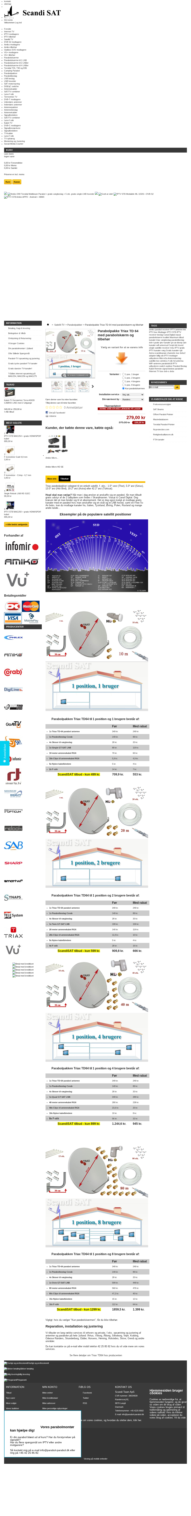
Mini (161, 358)
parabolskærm (155, 337)
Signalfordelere (11, 115)
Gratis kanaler (172, 350)
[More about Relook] (23, 828)
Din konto (8, 20)
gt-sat (173, 342)
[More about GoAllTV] (23, 724)
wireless (164, 361)
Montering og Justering (14, 141)
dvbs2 (182, 353)
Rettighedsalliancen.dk (163, 434)
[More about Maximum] (23, 794)
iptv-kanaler (165, 342)
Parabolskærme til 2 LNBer (16, 63)
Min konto (49, 1386)
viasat (178, 335)
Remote (158, 369)
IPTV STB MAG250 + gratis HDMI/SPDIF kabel (22, 514)
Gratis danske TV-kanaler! (20, 368)
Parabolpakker (10, 73)
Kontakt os (11, 1413)
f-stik (170, 361)
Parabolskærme (11, 58)
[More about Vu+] (23, 950)
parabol (158, 329)
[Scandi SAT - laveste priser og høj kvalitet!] (33, 12)
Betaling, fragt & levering (19, 328)
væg (163, 350)
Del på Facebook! (57, 413)
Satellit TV (8, 39)
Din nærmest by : (111, 399)
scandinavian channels (164, 353)
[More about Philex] (23, 638)
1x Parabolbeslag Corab (61, 737)
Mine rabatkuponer (50, 1413)
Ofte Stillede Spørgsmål (18, 353)
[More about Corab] (23, 672)
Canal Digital (169, 335)
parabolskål (167, 363)
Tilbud (10, 384)
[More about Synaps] (23, 898)
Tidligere (47, 386)
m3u (165, 358)
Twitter (86, 1398)
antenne (179, 329)
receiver (166, 329)
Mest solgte (14, 423)
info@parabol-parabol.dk (133, 1414)
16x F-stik (54, 1304)
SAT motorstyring (12, 84)
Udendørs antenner (13, 102)
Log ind (18, 22)
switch (162, 366)
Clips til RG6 (66, 758)
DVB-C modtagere (12, 125)
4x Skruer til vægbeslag (60, 742)
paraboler (179, 369)
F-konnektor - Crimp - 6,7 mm (17, 476)
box (161, 371)
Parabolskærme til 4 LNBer (16, 65)
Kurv (9, 150)
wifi (157, 345)
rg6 (180, 350)
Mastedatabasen (160, 419)
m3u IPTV (174, 348)
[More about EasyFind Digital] (23, 707)
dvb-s (166, 371)
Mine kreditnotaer (50, 1398)
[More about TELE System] (23, 915)
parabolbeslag (177, 340)
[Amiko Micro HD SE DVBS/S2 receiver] (57, 455)
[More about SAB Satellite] (23, 846)
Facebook (87, 1393)
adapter (152, 356)
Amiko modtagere (12, 44)
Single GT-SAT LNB (61, 748)
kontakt (7, 1)
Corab (171, 345)
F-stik (55, 769)
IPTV (172, 329)
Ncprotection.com (161, 429)
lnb (184, 329)
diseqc (180, 342)
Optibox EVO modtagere (15, 50)
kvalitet (166, 337)
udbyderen (154, 358)
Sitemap (9, 1419)
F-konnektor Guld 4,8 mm (15, 458)
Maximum (174, 337)
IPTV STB (171, 332)
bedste (171, 369)
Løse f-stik (9, 94)
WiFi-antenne (155, 363)
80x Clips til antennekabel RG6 (64, 1293)
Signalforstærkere (12, 128)
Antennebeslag (11, 110)
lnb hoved (179, 345)
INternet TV (154, 371)
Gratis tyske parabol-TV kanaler (22, 363)
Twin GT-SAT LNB (61, 924)
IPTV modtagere (11, 34)
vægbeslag (166, 340)
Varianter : (115, 374)
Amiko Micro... (52, 458)
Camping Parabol (12, 71)
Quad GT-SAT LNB (61, 1097)
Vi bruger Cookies (16, 343)
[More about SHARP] (23, 863)
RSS (85, 1403)
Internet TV (9, 31)
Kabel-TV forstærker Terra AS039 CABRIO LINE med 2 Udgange (19, 401)
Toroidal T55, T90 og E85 (15, 68)
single (151, 348)
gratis (156, 342)
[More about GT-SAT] (23, 742)
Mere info (52, 479)
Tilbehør (64, 479)
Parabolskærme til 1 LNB (15, 60)
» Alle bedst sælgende (16, 524)
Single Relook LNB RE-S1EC (17, 494)
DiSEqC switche (11, 86)
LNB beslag (9, 78)
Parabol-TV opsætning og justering (24, 358)
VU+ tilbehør (9, 55)
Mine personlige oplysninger (55, 1408)
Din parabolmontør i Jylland (20, 348)
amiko (151, 329)
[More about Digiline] (23, 690)
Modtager (162, 332)
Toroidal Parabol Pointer (164, 424)
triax (158, 340)
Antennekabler (10, 89)
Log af (45, 1417)
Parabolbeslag (10, 76)
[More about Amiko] (23, 655)
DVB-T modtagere (12, 99)
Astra (151, 353)
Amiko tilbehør (10, 47)
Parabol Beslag (180, 366)
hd (174, 361)
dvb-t (151, 342)
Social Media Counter (13, 144)
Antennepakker (11, 107)
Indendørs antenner (13, 105)
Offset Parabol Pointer (163, 414)
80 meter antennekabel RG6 (62, 1288)
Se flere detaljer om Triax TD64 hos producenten (96, 1355)
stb (162, 356)
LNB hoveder (10, 81)
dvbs (172, 371)
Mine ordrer (47, 1393)
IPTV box (153, 332)
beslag (160, 335)
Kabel (151, 369)
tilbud (181, 337)
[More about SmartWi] (23, 880)
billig (158, 356)
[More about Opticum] (23, 811)
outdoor (169, 366)
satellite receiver (162, 348)
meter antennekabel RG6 (64, 753)
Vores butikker (12, 1408)
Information (14, 323)
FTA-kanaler (158, 439)
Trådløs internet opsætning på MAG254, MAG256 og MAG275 (22, 374)
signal (164, 369)
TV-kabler (8, 133)
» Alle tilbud (9, 412)
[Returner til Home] (48, 325)
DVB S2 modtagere (12, 42)
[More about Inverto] (23, 776)
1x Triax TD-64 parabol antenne (64, 731)
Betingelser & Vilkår (17, 333)
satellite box (154, 361)
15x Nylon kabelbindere (60, 1299)
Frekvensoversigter (162, 404)
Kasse (17, 182)
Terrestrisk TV (10, 97)
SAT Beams (158, 409)
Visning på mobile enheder (95, 1459)
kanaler (152, 340)
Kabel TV (8, 123)
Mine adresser (48, 1403)
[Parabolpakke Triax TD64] (57, 391)
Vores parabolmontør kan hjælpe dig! (42, 1428)
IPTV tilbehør (10, 37)
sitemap (7, 4)
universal (164, 345)
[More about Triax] (23, 932)
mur (177, 353)
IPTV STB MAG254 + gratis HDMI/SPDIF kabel (22, 438)
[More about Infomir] (23, 759)
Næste (92, 386)
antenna (179, 361)
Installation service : (110, 394)
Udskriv (52, 416)
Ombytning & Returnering (19, 338)
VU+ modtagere (11, 52)
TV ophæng (9, 138)
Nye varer (10, 1398)
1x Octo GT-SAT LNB (59, 1283)
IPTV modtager (171, 356)
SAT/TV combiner (12, 91)
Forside (7, 29)
